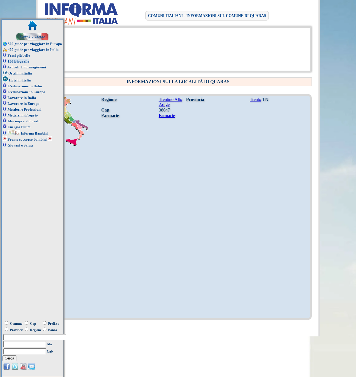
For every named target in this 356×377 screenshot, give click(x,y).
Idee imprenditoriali (23, 121)
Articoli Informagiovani (26, 67)
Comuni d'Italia (32, 36)
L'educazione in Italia (25, 86)
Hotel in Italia (20, 80)
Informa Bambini (34, 133)
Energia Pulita (19, 127)
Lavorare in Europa (23, 103)
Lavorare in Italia (22, 98)
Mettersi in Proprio (23, 115)
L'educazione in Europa (26, 92)
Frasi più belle (19, 55)
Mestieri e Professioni (24, 109)
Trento (255, 99)
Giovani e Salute (20, 145)
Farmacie (167, 115)
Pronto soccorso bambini (27, 139)
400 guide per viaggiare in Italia (33, 50)
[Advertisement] (176, 49)
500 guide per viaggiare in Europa (35, 44)
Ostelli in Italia (20, 73)
